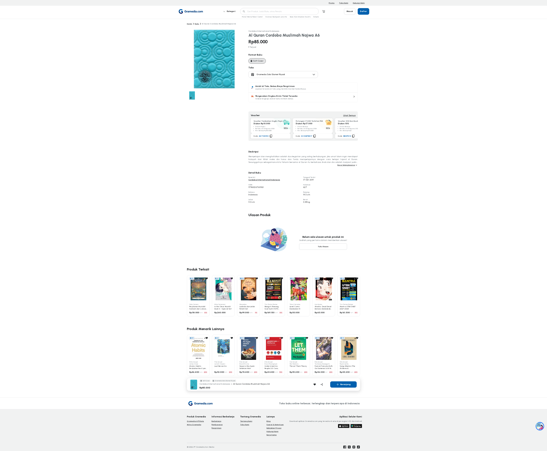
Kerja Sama (272, 435)
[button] (303, 97)
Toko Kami (343, 3)
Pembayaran (217, 425)
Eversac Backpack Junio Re (276, 17)
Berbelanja (216, 421)
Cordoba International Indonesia (263, 31)
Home (189, 24)
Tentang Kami (246, 421)
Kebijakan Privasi (274, 428)
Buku (197, 24)
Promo (332, 3)
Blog (269, 421)
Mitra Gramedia (194, 425)
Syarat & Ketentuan (275, 425)
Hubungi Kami (359, 3)
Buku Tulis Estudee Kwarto (300, 17)
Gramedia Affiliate (195, 421)
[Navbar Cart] (324, 11)
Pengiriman (216, 428)
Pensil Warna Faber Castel (252, 17)
